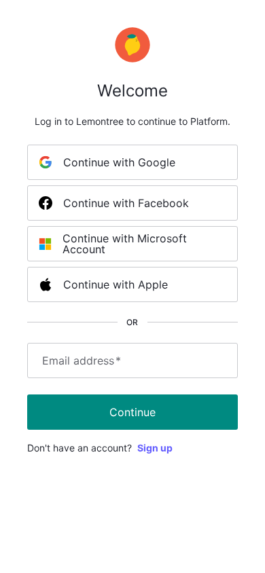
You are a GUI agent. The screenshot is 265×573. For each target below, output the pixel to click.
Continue (132, 412)
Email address (81, 360)
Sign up (155, 448)
